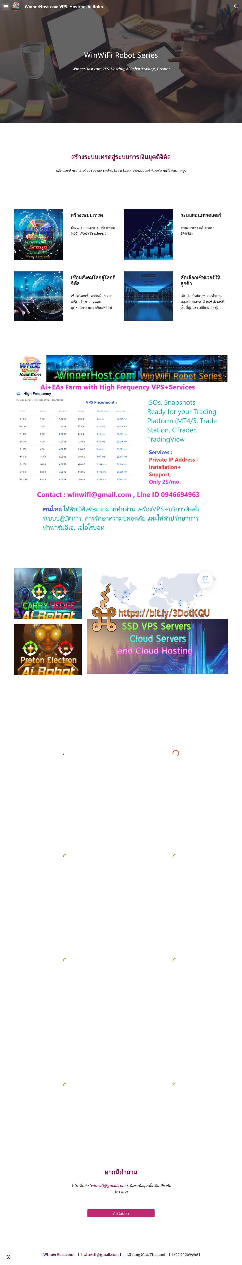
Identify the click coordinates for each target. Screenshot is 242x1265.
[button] (5, 6)
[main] (121, 55)
